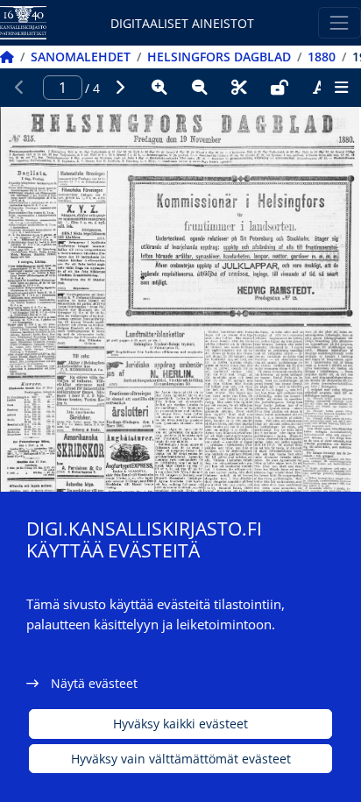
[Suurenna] (159, 87)
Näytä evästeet (94, 683)
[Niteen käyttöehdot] (279, 87)
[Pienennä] (199, 87)
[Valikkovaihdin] (339, 22)
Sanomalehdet (81, 56)
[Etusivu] (7, 56)
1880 (322, 56)
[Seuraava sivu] (120, 87)
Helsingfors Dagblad (219, 56)
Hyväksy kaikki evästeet (180, 723)
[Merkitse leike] (239, 87)
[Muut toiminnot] (340, 87)
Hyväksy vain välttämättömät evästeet (181, 758)
